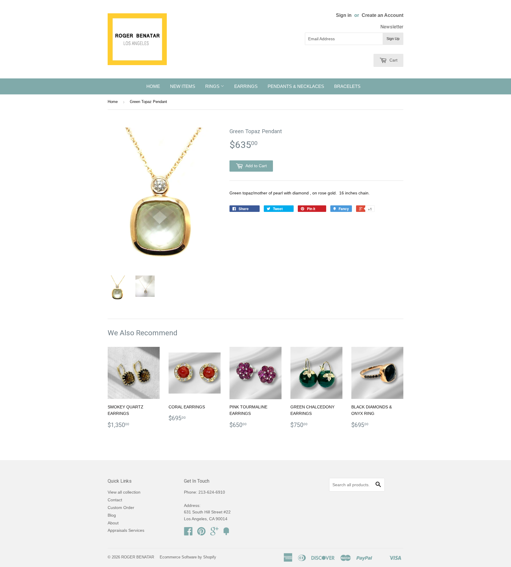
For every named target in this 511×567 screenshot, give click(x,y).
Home (113, 101)
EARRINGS (246, 86)
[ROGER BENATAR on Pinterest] (201, 533)
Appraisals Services (126, 530)
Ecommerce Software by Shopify (188, 557)
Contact (115, 499)
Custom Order (121, 507)
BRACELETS (347, 86)
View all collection (124, 492)
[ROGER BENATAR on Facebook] (188, 533)
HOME (153, 86)
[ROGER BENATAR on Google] (214, 533)
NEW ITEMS (182, 86)
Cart (392, 60)
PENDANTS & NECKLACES (296, 86)
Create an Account (382, 15)
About (113, 523)
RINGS (213, 86)
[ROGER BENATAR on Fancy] (226, 533)
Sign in (344, 15)
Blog (112, 515)
